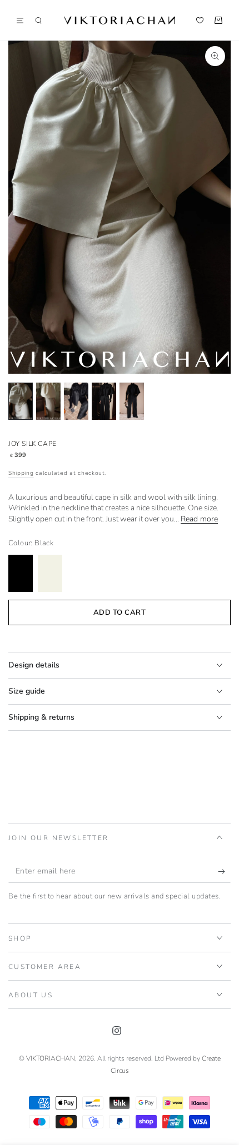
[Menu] (24, 20)
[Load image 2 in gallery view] (48, 401)
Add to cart (119, 612)
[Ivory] (50, 573)
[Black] (20, 573)
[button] (38, 20)
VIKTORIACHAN (50, 1058)
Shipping (21, 473)
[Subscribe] (224, 872)
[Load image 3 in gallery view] (76, 401)
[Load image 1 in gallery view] (20, 401)
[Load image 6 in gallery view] (132, 401)
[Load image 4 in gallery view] (104, 401)
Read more (199, 519)
